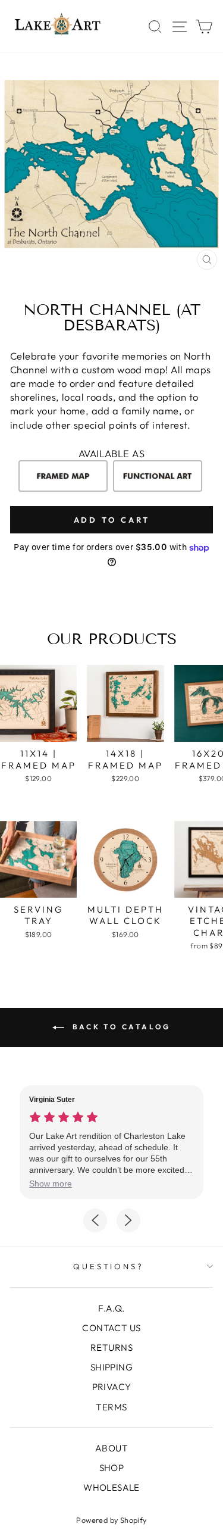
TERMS (111, 1407)
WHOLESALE (111, 1487)
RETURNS (111, 1347)
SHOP (111, 1467)
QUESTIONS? (109, 1266)
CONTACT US (111, 1328)
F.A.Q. (111, 1308)
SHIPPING (111, 1367)
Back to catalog (120, 1026)
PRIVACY (111, 1386)
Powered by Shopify (111, 1520)
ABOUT (111, 1448)
